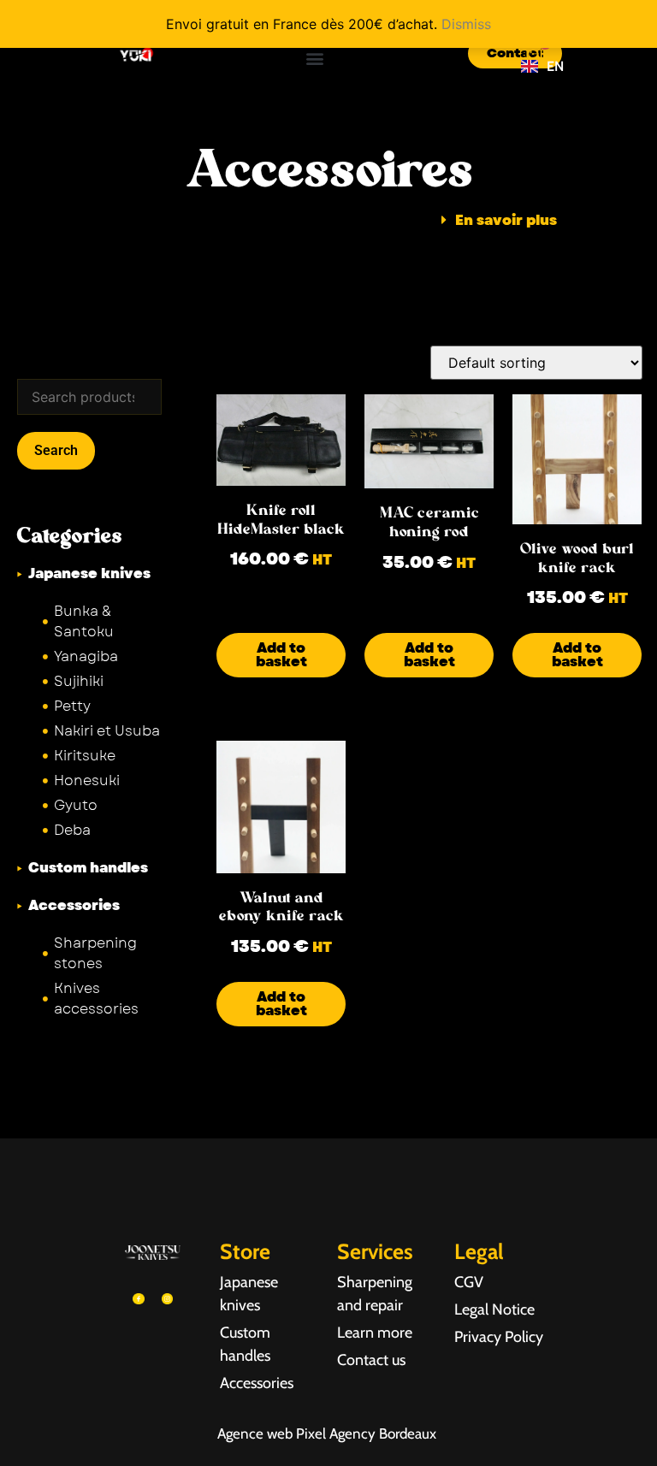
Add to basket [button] (281, 654)
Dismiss (466, 24)
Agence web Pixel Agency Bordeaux (328, 1433)
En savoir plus (506, 221)
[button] (314, 58)
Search (56, 450)
